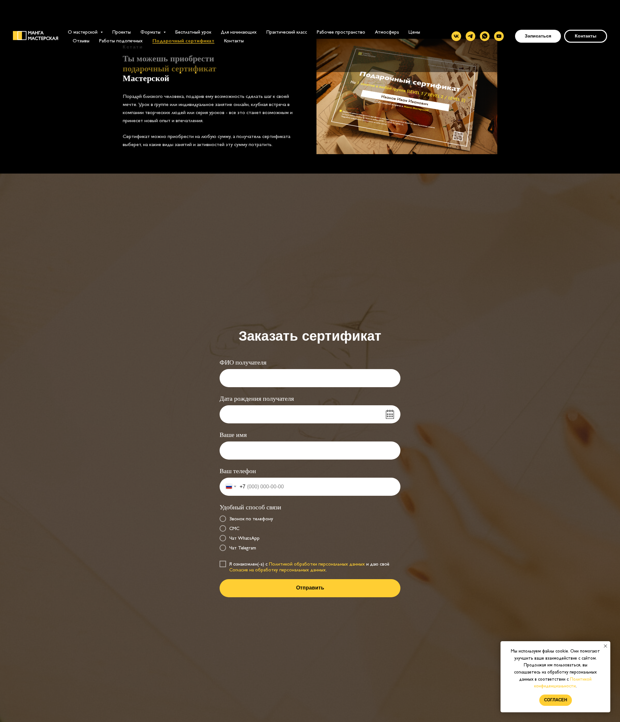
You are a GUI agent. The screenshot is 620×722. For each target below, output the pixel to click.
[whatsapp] (485, 36)
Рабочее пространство (341, 32)
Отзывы (81, 40)
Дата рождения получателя (257, 398)
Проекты (121, 32)
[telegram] (470, 36)
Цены (414, 32)
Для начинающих (239, 32)
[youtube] (499, 36)
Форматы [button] (151, 32)
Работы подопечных (121, 40)
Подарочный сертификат (183, 40)
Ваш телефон (238, 470)
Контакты (234, 40)
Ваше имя (233, 434)
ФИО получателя (243, 362)
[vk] (456, 36)
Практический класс (286, 32)
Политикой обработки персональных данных (317, 564)
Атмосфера (387, 32)
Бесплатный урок (193, 32)
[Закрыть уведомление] (605, 646)
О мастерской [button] (83, 32)
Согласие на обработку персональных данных (277, 569)
